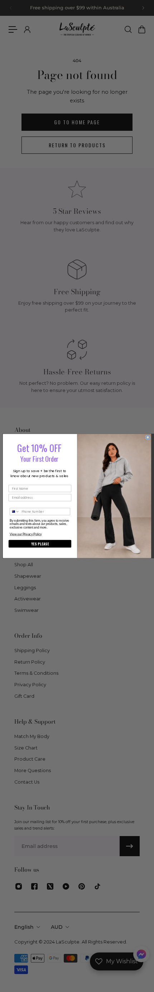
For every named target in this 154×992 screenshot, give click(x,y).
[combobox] (15, 511)
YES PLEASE (40, 543)
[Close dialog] (148, 437)
